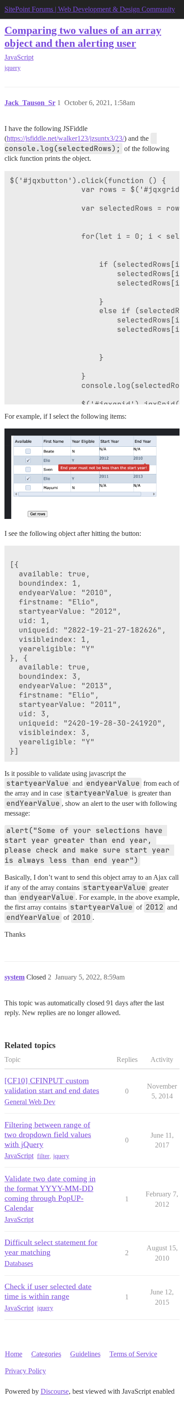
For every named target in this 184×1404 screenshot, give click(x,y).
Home (13, 1354)
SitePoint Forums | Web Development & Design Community (89, 9)
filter (43, 1156)
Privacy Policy (25, 1371)
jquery (12, 68)
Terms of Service (133, 1354)
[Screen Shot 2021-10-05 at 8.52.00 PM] (92, 474)
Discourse (55, 1391)
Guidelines (85, 1354)
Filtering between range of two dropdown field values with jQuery (47, 1134)
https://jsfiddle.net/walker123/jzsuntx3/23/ (65, 138)
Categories (46, 1354)
